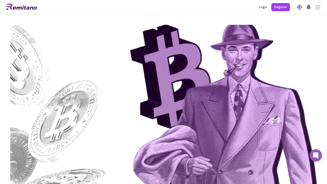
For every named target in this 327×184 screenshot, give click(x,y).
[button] (280, 7)
